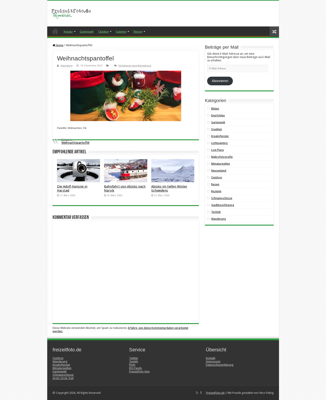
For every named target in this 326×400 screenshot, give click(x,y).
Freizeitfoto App (139, 371)
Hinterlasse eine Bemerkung (134, 65)
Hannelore (67, 65)
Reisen (138, 31)
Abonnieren (220, 81)
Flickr (132, 364)
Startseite (55, 31)
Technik (216, 212)
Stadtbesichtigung (222, 205)
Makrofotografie (222, 156)
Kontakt (210, 358)
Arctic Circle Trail (63, 378)
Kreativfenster (220, 136)
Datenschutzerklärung (220, 364)
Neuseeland (218, 170)
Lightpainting (219, 143)
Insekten (216, 129)
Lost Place (217, 150)
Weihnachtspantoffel (75, 141)
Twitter (133, 358)
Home (59, 45)
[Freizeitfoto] (73, 13)
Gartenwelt (87, 31)
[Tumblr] (201, 392)
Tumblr (133, 361)
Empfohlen (218, 115)
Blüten (215, 108)
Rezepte (216, 191)
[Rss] (197, 392)
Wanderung (218, 218)
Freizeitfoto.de (215, 392)
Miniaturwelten (220, 163)
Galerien (121, 31)
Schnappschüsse (221, 198)
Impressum (213, 361)
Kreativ (68, 31)
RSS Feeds (135, 368)
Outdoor (103, 31)
